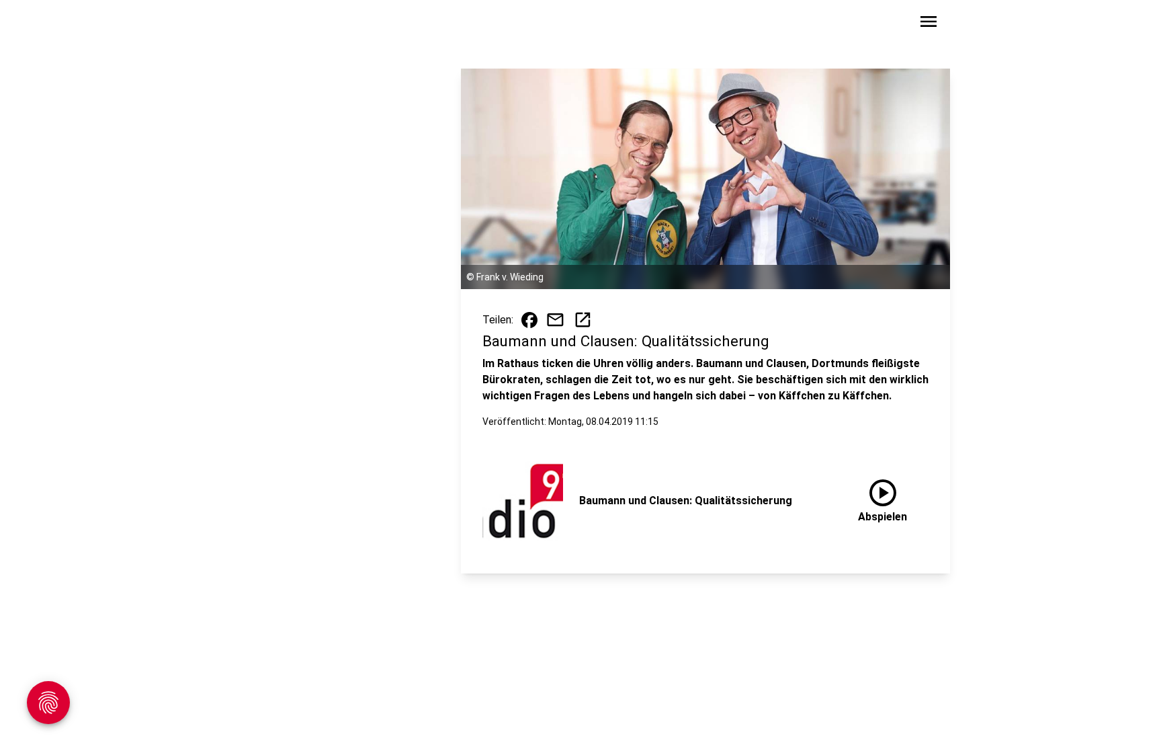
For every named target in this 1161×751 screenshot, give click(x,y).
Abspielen (882, 498)
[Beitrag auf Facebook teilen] (529, 320)
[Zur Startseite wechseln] (254, 24)
